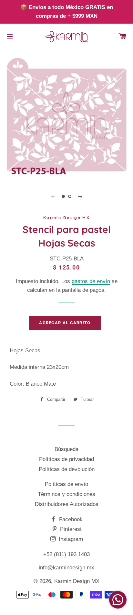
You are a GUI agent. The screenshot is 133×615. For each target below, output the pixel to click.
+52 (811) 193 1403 (66, 554)
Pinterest (70, 529)
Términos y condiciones (66, 494)
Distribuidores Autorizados (66, 504)
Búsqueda (66, 449)
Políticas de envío (66, 484)
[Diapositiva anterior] (53, 196)
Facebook (70, 519)
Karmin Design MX (76, 581)
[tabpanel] (66, 114)
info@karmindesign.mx (66, 568)
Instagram (70, 539)
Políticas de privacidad (66, 459)
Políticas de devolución (67, 469)
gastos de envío (91, 281)
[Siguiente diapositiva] (80, 196)
